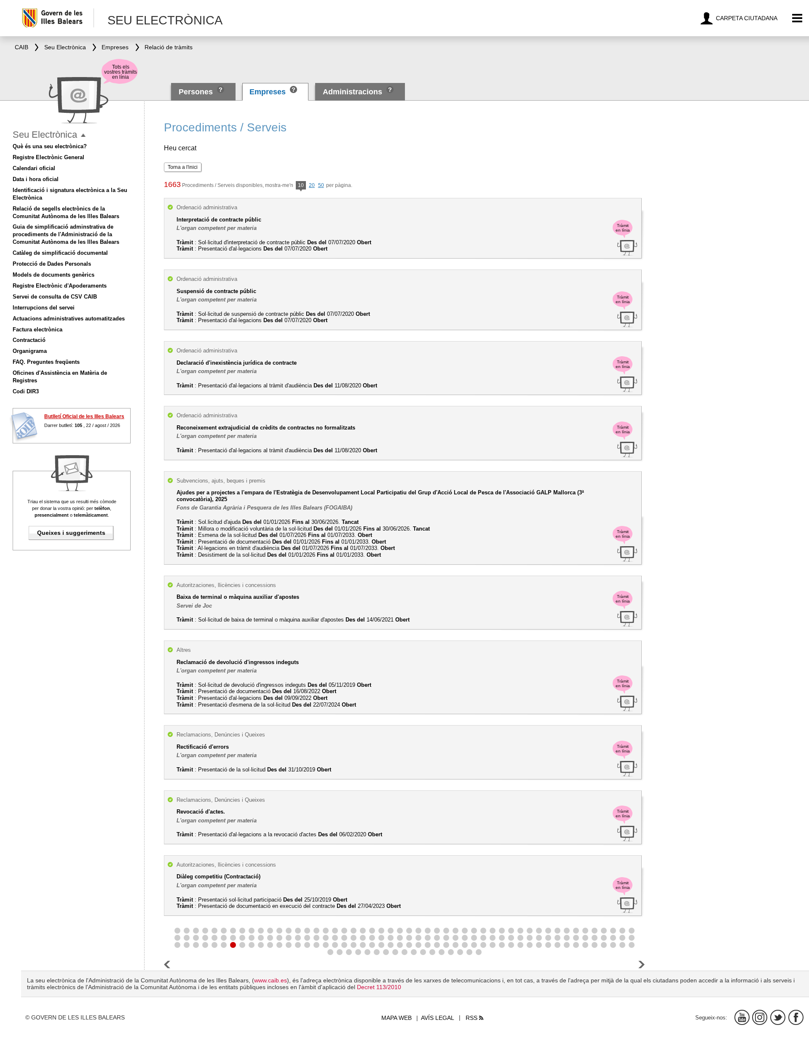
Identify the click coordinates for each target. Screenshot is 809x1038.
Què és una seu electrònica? (50, 146)
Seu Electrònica (45, 134)
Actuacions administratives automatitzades (69, 318)
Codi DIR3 (26, 391)
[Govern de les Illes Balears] (57, 17)
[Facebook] (796, 1017)
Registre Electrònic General (48, 157)
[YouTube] (742, 1017)
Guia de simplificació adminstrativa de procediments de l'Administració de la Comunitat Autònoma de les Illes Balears (66, 234)
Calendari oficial (34, 168)
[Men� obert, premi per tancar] (83, 135)
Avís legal (437, 1017)
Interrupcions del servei (44, 307)
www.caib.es (270, 980)
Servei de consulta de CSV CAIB (55, 297)
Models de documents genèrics (53, 275)
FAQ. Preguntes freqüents (46, 362)
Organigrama (30, 351)
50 (321, 185)
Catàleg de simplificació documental (60, 253)
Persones (197, 92)
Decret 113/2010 (379, 987)
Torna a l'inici (183, 167)
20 (312, 185)
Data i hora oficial (36, 179)
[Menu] (797, 18)
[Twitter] (777, 1017)
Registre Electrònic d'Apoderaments (60, 286)
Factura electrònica (37, 329)
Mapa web (396, 1017)
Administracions (352, 92)
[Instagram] (759, 1017)
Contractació (29, 340)
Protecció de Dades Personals (52, 264)
